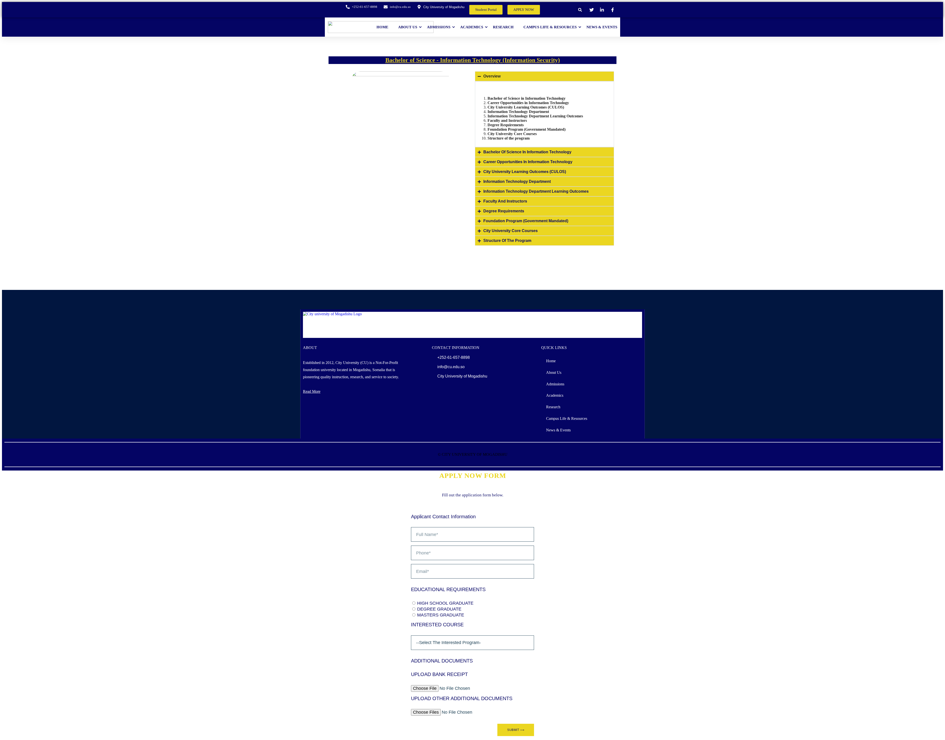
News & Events (601, 27)
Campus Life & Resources (550, 27)
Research (503, 27)
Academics (471, 27)
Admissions (438, 27)
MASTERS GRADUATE (440, 615)
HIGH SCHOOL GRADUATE (445, 603)
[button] (580, 10)
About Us (407, 27)
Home (382, 27)
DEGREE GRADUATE (439, 609)
